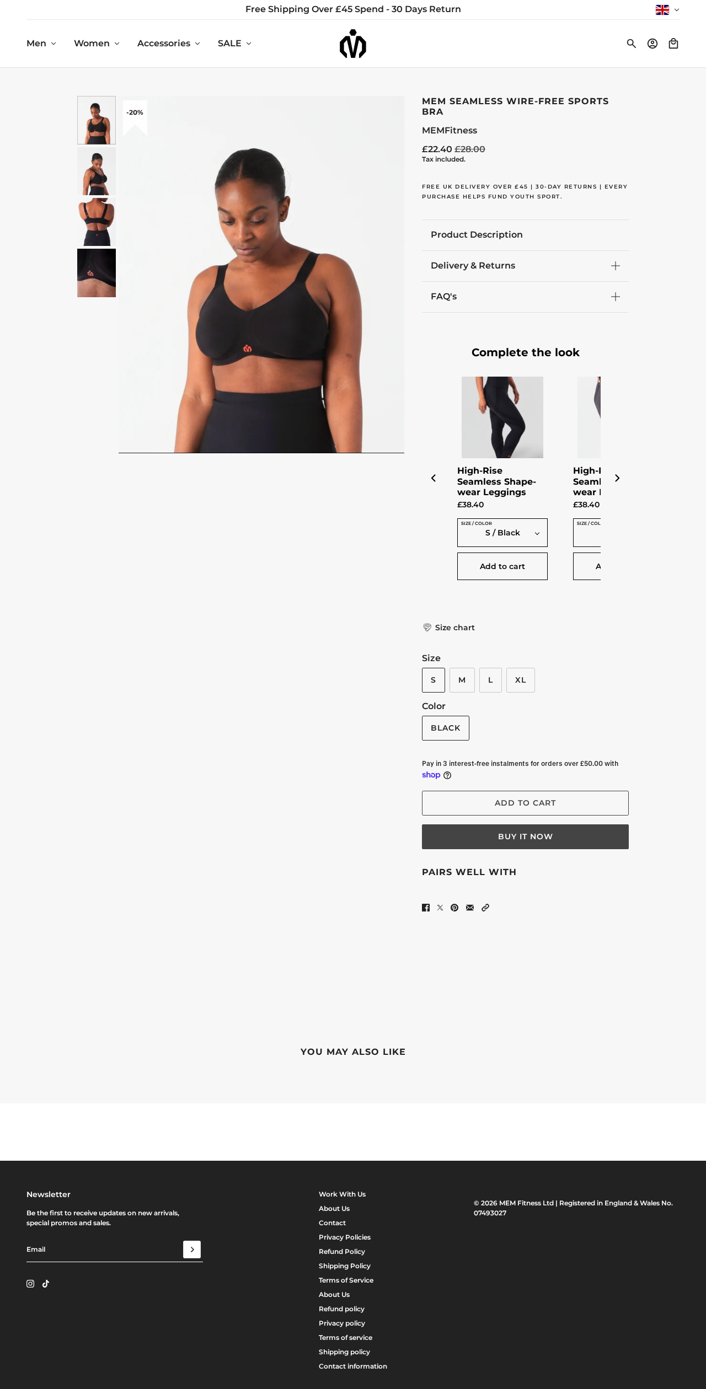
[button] (448, 627)
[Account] (652, 43)
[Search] (631, 43)
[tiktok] (46, 1284)
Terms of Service (346, 1280)
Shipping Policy (345, 1266)
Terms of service (345, 1337)
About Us (334, 1208)
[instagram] (30, 1284)
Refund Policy (342, 1251)
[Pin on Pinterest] (454, 908)
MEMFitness (449, 130)
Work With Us (342, 1194)
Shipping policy (344, 1352)
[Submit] (192, 1249)
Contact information (353, 1366)
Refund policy (342, 1309)
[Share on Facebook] (426, 908)
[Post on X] (440, 908)
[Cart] (673, 43)
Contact (332, 1223)
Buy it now (525, 836)
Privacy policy (342, 1323)
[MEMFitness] (353, 43)
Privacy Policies (345, 1237)
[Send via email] (470, 908)
